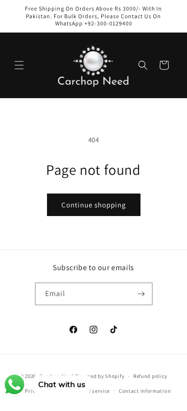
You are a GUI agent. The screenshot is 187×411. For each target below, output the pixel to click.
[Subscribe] (141, 294)
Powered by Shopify (100, 376)
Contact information (145, 391)
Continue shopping (93, 204)
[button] (19, 65)
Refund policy (150, 376)
